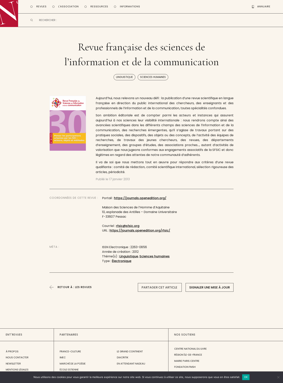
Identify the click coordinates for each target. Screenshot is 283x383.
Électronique (121, 261)
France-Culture (70, 351)
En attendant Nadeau (131, 363)
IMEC (63, 357)
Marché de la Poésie (73, 363)
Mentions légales (17, 369)
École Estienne (69, 369)
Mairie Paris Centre (186, 361)
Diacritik (122, 357)
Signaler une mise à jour (209, 287)
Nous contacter (17, 357)
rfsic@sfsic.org (127, 226)
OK (246, 377)
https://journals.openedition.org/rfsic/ (140, 230)
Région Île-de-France (188, 355)
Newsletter (13, 363)
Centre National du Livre (190, 349)
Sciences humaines (153, 77)
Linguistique (124, 77)
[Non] (278, 377)
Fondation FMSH (185, 367)
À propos (12, 351)
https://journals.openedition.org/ (140, 198)
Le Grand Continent (130, 351)
